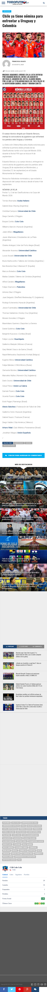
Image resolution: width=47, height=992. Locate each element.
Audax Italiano (23, 201)
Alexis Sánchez (9, 407)
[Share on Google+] (27, 989)
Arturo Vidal (7, 428)
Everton (32, 850)
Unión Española (24, 433)
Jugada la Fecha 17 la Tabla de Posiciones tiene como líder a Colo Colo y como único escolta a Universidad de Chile (29, 707)
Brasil (14, 850)
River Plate (7, 844)
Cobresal (33, 847)
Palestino (21, 287)
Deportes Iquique (9, 860)
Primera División (25, 829)
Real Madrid (27, 844)
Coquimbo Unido (21, 847)
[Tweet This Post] (12, 989)
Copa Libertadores (10, 829)
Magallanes (18, 232)
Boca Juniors (8, 847)
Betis (39, 850)
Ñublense (6, 850)
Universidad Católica (27, 250)
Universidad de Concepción (25, 857)
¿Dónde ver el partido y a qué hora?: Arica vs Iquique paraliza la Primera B (28, 664)
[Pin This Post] (20, 989)
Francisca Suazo (19, 61)
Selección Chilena (9, 445)
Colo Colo (19, 221)
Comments (38, 646)
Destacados (21, 832)
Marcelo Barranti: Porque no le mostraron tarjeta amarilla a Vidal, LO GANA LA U (27, 674)
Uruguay (6, 853)
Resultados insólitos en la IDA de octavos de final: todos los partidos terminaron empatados (29, 695)
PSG (19, 860)
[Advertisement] (23, 617)
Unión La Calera (20, 386)
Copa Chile (17, 835)
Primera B (37, 829)
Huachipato (19, 339)
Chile (23, 826)
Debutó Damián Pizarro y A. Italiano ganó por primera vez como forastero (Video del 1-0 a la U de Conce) (29, 686)
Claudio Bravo (18, 443)
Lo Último (24, 646)
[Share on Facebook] (4, 989)
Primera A (38, 853)
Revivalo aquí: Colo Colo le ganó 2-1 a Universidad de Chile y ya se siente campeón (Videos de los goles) (28, 655)
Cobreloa (23, 850)
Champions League (36, 841)
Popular (11, 646)
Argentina (18, 838)
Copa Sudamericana (30, 835)
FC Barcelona (27, 853)
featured (28, 443)
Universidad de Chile (27, 211)
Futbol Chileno (8, 832)
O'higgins (17, 844)
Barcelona (16, 853)
